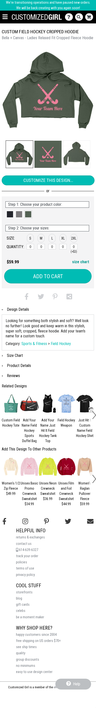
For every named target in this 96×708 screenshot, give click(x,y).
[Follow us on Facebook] (4, 521)
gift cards (23, 605)
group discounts (27, 659)
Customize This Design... (48, 180)
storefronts (24, 592)
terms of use (25, 568)
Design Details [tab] (18, 309)
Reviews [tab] (13, 375)
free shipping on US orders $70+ (38, 641)
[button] (19, 154)
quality (20, 653)
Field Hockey (61, 343)
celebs (20, 611)
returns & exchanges (30, 537)
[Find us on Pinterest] (46, 521)
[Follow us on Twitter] (68, 521)
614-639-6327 (28, 550)
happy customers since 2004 (36, 635)
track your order (27, 556)
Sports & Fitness (34, 343)
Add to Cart (48, 276)
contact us (24, 544)
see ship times (26, 647)
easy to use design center (34, 672)
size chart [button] (80, 261)
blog (19, 598)
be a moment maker (30, 617)
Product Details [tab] (19, 365)
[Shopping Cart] (90, 17)
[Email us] (90, 521)
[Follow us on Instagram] (25, 521)
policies (21, 562)
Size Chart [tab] (15, 355)
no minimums (25, 666)
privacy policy (25, 575)
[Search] (80, 17)
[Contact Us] (70, 17)
